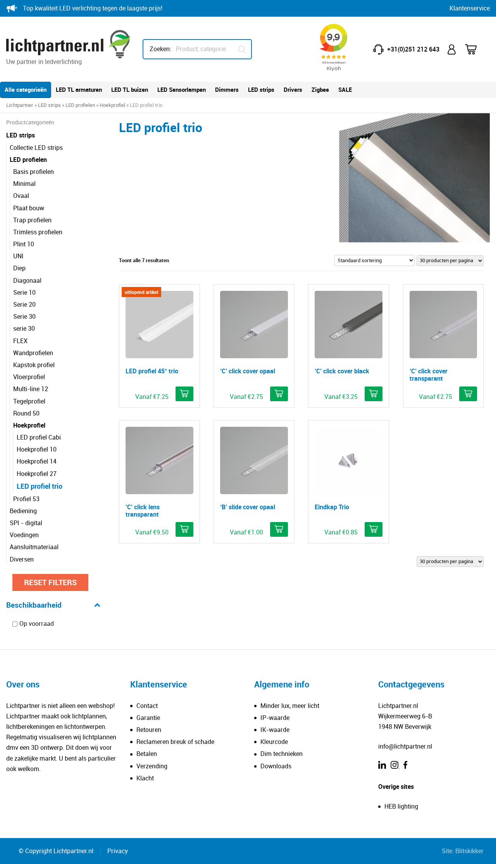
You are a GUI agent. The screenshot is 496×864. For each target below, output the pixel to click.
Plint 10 (23, 244)
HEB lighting (401, 806)
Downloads (275, 766)
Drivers (293, 89)
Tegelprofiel (29, 401)
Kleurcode (274, 741)
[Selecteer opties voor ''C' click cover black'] (373, 393)
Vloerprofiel (29, 377)
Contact (147, 705)
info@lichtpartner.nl (405, 746)
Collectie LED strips (36, 147)
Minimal (24, 183)
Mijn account (452, 49)
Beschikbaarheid (34, 605)
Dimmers (227, 89)
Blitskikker (469, 851)
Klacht (145, 778)
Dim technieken (281, 753)
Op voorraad (36, 624)
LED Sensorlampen (181, 89)
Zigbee (320, 89)
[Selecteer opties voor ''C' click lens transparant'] (184, 529)
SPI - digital (26, 523)
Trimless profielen (37, 232)
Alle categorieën (25, 89)
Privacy (117, 851)
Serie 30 (24, 316)
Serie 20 (24, 304)
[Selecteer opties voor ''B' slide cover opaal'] (279, 529)
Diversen (22, 559)
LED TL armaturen (79, 89)
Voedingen (24, 535)
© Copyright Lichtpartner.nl (56, 851)
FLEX (20, 341)
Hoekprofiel (112, 104)
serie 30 (24, 328)
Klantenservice (470, 8)
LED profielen (80, 104)
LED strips (261, 89)
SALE (345, 89)
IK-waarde (274, 729)
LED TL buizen (129, 89)
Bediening (23, 511)
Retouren (148, 729)
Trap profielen (32, 220)
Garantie (148, 717)
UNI (18, 256)
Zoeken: (160, 49)
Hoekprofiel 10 (37, 449)
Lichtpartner (19, 104)
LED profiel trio (39, 486)
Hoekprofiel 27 (37, 473)
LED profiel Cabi (39, 437)
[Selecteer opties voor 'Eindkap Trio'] (373, 529)
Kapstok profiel (34, 365)
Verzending (151, 766)
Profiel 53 (26, 499)
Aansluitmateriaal (34, 547)
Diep (19, 268)
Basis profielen (33, 171)
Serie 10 (24, 292)
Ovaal (21, 195)
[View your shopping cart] (476, 49)
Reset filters (50, 582)
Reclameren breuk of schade (175, 741)
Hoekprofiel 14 (37, 461)
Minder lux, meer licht (289, 705)
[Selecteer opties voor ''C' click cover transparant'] (468, 393)
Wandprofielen (33, 353)
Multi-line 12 (30, 389)
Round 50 (26, 413)
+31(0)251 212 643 (413, 49)
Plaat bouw (28, 208)
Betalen (146, 753)
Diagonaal (27, 280)
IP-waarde (274, 717)
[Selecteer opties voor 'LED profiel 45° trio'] (184, 393)
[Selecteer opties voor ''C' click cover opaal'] (279, 393)
